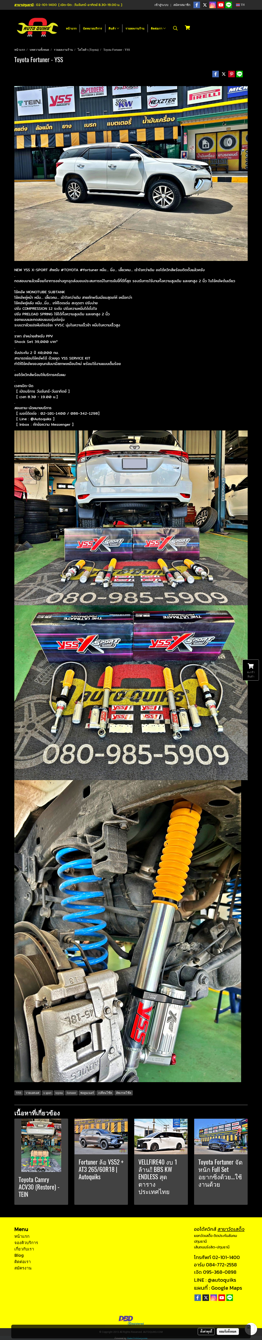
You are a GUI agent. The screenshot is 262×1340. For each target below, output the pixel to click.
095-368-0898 (219, 1272)
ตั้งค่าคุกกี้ (206, 1331)
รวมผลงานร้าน (135, 28)
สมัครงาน (23, 1267)
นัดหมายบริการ (92, 28)
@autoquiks (222, 1280)
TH (242, 4)
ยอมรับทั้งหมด (227, 1331)
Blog (19, 1255)
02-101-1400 (226, 1257)
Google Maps (226, 1288)
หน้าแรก (71, 28)
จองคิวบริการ (26, 1242)
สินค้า (112, 28)
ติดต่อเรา (157, 28)
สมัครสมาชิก (181, 5)
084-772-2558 (221, 1264)
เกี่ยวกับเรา (24, 1248)
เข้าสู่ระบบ (161, 5)
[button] (175, 28)
